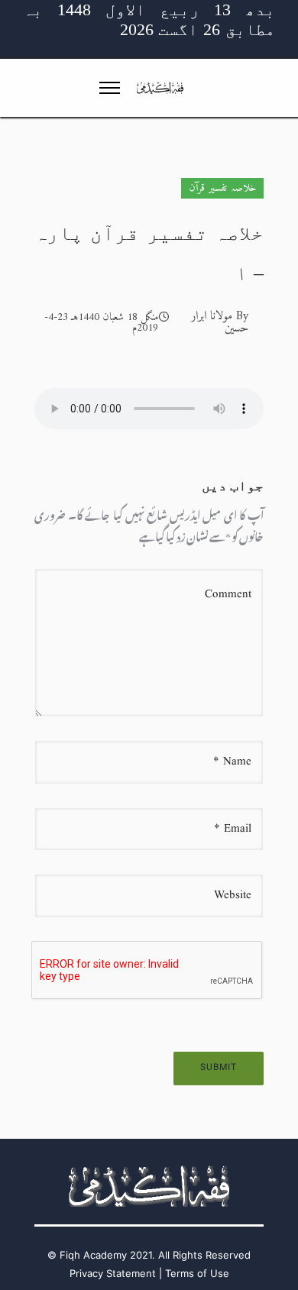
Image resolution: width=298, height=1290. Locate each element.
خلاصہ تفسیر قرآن (222, 188)
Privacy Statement (113, 1273)
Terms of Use (197, 1273)
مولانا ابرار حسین (219, 322)
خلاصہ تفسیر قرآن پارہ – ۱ (149, 253)
